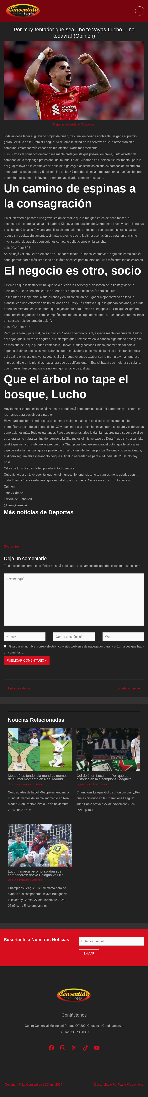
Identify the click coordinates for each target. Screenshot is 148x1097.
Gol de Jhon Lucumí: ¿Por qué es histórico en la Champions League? (104, 777)
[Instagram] (63, 1048)
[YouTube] (97, 1048)
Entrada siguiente (130, 688)
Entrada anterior (17, 688)
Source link (11, 546)
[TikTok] (85, 1048)
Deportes (88, 124)
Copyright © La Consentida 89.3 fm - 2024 (33, 1084)
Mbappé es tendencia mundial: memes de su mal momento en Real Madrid (37, 777)
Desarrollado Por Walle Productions (118, 1084)
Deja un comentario (66, 124)
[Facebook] (51, 1048)
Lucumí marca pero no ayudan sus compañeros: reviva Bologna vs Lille (35, 873)
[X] (74, 1048)
